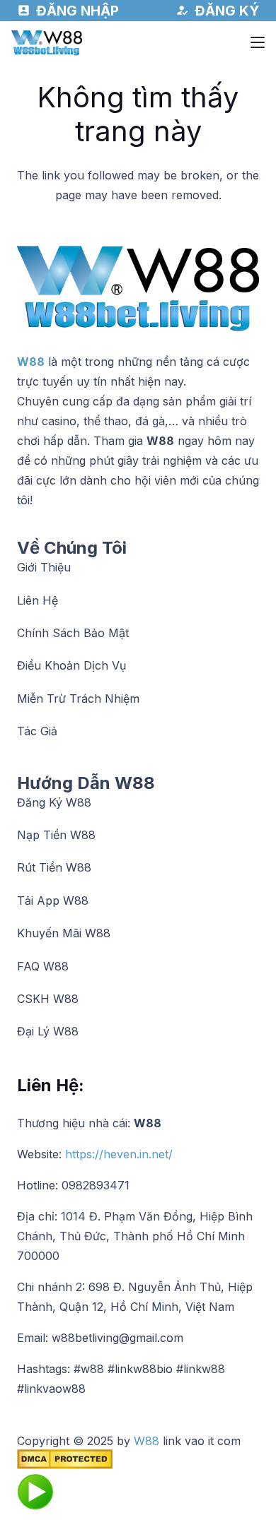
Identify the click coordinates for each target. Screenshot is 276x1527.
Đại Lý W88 (48, 1031)
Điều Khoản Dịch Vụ (71, 665)
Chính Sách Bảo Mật (73, 633)
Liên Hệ (37, 600)
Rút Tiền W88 (54, 867)
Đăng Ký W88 (54, 802)
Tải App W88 (52, 900)
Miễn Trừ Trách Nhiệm (78, 698)
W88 (31, 362)
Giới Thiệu (44, 567)
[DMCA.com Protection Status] (65, 1465)
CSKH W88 (48, 999)
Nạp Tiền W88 (56, 835)
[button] (257, 42)
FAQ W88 (43, 966)
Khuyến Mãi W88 (63, 933)
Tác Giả (37, 731)
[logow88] (46, 42)
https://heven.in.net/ (119, 1154)
